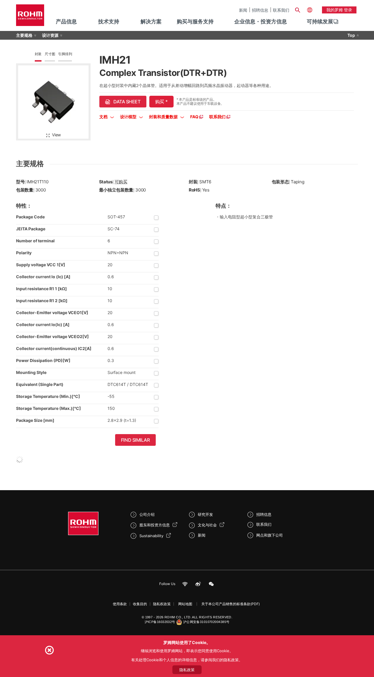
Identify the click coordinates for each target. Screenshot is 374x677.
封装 (38, 54)
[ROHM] (30, 17)
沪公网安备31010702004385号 (206, 622)
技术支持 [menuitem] (108, 21)
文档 (103, 116)
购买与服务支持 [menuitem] (195, 21)
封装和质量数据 (164, 116)
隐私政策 (187, 669)
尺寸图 (50, 54)
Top (351, 35)
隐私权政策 (162, 604)
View (56, 134)
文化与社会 (207, 525)
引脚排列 (65, 54)
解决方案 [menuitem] (151, 21)
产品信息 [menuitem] (66, 21)
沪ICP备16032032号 (160, 622)
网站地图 (185, 604)
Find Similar (135, 440)
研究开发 (205, 514)
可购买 (121, 182)
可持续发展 (320, 21)
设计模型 (128, 116)
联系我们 (281, 10)
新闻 (243, 10)
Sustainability (151, 535)
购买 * (161, 102)
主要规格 (24, 35)
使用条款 (120, 604)
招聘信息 (260, 10)
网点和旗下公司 (269, 535)
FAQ (194, 116)
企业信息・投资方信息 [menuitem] (260, 21)
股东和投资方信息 (154, 525)
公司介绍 (147, 514)
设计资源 (50, 35)
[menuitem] (319, 21)
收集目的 (140, 604)
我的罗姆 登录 (339, 9)
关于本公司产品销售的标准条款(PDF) (230, 604)
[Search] (297, 9)
